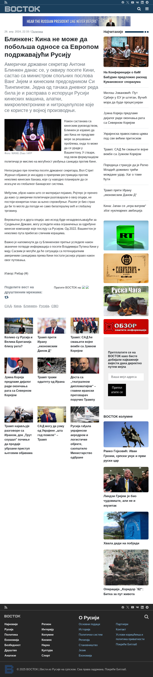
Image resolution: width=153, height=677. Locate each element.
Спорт (46, 655)
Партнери (122, 624)
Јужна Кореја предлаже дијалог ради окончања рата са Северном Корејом (124, 117)
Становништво (88, 645)
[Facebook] (122, 2)
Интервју (48, 629)
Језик (82, 650)
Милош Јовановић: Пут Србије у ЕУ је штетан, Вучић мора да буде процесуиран (125, 97)
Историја (84, 629)
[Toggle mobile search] (139, 8)
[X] (127, 2)
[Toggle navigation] (146, 8)
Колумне (48, 634)
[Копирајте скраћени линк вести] (26, 297)
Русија (44, 306)
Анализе (10, 655)
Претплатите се (117, 390)
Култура (47, 650)
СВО (54, 306)
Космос (47, 639)
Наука (46, 645)
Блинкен (30, 306)
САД (8, 306)
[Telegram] (147, 2)
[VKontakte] (137, 2)
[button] (147, 9)
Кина (17, 306)
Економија (11, 639)
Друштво (10, 650)
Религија (84, 639)
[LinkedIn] (142, 2)
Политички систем (90, 634)
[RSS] (5, 2)
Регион (46, 624)
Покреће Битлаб (126, 644)
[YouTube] (132, 2)
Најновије (11, 624)
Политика (37, 31)
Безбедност (12, 645)
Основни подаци (89, 624)
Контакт (121, 629)
